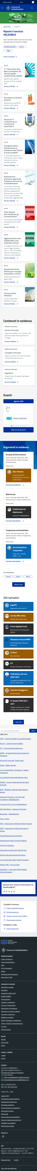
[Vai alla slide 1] (11, 425)
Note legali (4, 1114)
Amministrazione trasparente (10, 1108)
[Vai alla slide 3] (16, 425)
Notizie (3, 1039)
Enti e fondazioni (6, 968)
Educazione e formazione (9, 1008)
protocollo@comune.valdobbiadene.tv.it (16, 1080)
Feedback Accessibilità (8, 1123)
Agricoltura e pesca (7, 987)
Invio (33, 731)
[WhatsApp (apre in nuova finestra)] (3, 1136)
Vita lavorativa (6, 1029)
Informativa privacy (7, 1111)
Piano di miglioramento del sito (11, 1120)
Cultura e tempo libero (8, 1005)
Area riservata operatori (9, 1168)
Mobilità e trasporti (7, 1017)
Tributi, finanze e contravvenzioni (12, 1023)
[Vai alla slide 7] (25, 425)
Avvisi (3, 1045)
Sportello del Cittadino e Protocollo (12, 1073)
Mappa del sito (5, 1160)
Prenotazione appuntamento (10, 1099)
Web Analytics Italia (7, 1126)
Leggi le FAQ (5, 1096)
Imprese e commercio (8, 1014)
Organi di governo (7, 959)
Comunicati (4, 1042)
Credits (16, 1160)
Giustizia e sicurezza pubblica (10, 1011)
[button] (21, 2)
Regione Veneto (7, 2)
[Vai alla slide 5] (20, 425)
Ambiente (4, 990)
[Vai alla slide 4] (18, 425)
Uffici (2, 965)
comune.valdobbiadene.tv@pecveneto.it (16, 1077)
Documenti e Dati (6, 977)
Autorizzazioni (5, 999)
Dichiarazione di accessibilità (10, 1117)
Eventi (3, 1058)
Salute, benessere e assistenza (11, 1020)
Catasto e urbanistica (8, 1002)
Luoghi (3, 1055)
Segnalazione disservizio (9, 1102)
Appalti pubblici (6, 996)
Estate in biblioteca (20, 418)
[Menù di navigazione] (2, 8)
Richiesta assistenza (7, 1105)
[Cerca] (32, 8)
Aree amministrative (7, 962)
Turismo (3, 1026)
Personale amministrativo (9, 974)
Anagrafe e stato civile (8, 993)
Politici (3, 971)
